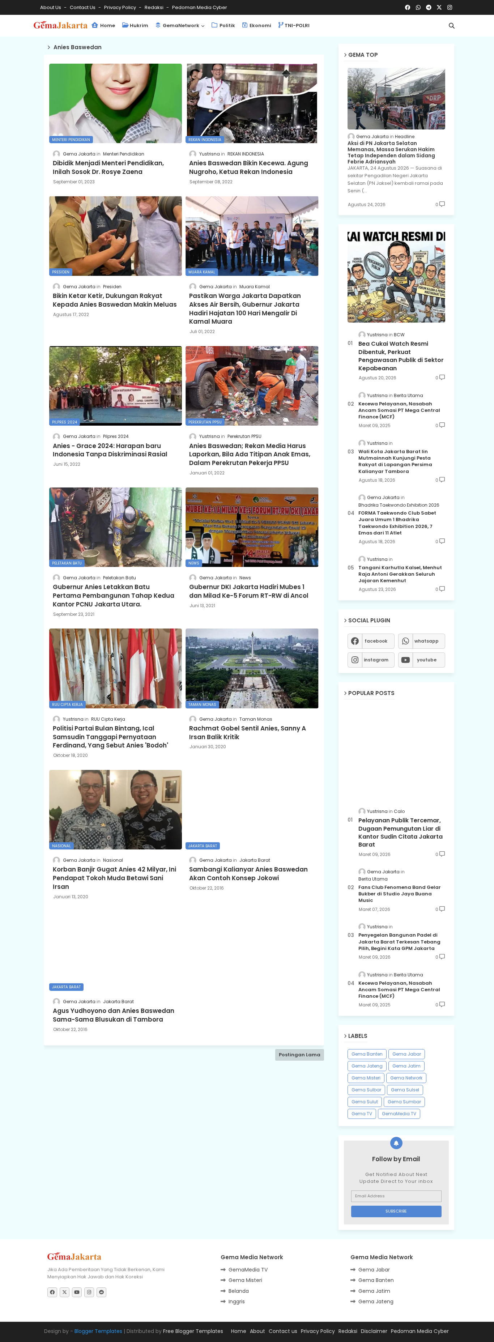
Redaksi (155, 7)
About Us (51, 7)
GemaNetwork (180, 25)
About (257, 1331)
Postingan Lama (299, 1054)
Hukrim (139, 25)
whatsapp (426, 641)
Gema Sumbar (404, 1102)
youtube (426, 660)
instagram (376, 660)
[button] (451, 25)
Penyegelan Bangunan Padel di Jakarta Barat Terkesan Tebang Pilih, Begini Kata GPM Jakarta (399, 941)
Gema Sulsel (405, 1090)
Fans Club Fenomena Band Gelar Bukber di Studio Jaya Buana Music (399, 894)
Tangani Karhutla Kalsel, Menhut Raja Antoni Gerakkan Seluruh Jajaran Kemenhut (400, 574)
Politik (226, 25)
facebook (376, 641)
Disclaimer (374, 1331)
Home (107, 25)
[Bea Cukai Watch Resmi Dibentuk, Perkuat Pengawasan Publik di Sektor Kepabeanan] (396, 276)
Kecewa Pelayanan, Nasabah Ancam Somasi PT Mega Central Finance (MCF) (399, 410)
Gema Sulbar (366, 1090)
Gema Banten (367, 1054)
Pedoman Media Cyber (199, 7)
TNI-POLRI (297, 25)
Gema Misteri (366, 1078)
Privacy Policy (120, 7)
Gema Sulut (365, 1102)
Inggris (237, 1301)
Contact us (83, 7)
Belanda (239, 1291)
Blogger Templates (98, 1331)
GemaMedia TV (399, 1114)
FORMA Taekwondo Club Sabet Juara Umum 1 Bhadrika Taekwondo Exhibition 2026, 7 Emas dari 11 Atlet (397, 523)
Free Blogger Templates (193, 1331)
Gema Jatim (406, 1066)
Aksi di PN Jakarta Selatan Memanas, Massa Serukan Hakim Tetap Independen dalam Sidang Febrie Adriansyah (391, 152)
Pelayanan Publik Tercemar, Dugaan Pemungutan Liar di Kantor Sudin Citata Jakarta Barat (400, 833)
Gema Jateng (367, 1066)
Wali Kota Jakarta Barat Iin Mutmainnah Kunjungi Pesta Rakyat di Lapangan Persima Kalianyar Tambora (395, 461)
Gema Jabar (406, 1054)
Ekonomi (259, 25)
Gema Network (406, 1078)
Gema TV (362, 1114)
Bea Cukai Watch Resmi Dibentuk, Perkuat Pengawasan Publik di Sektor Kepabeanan (401, 356)
